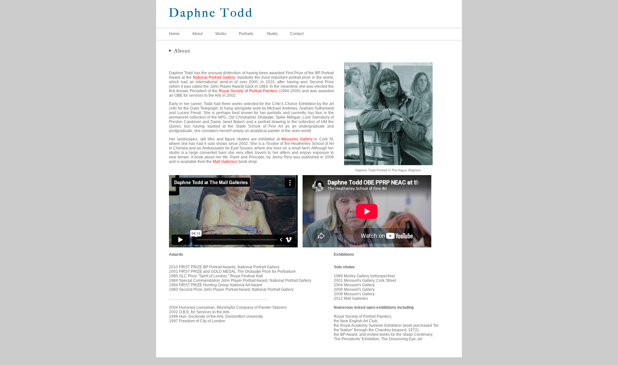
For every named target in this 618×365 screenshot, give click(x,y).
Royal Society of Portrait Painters (248, 91)
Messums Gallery (296, 139)
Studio (272, 33)
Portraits (246, 33)
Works (220, 33)
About (197, 33)
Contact (297, 33)
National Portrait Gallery (214, 77)
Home (174, 33)
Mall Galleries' (225, 161)
